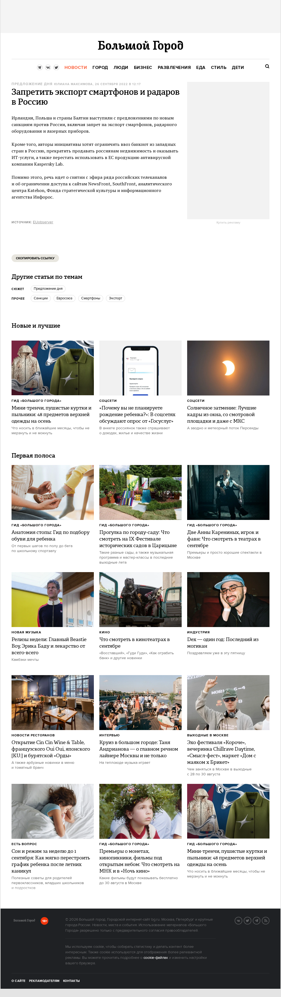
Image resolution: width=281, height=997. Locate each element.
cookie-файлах (156, 957)
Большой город (24, 921)
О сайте (19, 981)
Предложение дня (32, 84)
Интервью (109, 735)
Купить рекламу (228, 222)
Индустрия (198, 632)
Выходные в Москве (208, 735)
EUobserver (43, 222)
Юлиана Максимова (73, 84)
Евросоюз (64, 298)
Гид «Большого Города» (36, 401)
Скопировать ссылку (35, 258)
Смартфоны (90, 298)
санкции (41, 298)
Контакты (71, 981)
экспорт (115, 298)
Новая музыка (26, 632)
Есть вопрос (24, 844)
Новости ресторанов (33, 735)
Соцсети (108, 401)
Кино (104, 632)
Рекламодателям (44, 981)
